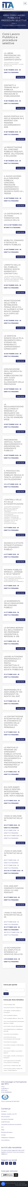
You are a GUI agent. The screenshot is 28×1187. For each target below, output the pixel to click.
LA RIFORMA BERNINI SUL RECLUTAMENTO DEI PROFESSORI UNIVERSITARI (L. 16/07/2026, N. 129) (13, 632)
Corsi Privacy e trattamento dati (12, 1065)
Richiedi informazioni (6, 1132)
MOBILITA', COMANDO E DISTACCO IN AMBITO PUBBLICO (14, 242)
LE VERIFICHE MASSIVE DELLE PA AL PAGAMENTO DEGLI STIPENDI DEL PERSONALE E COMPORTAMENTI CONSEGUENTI (14, 342)
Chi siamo (3, 1111)
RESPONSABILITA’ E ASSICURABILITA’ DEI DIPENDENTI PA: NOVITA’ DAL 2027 (13, 693)
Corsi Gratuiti (7, 1048)
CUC (2, 1127)
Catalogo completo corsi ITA (9, 1114)
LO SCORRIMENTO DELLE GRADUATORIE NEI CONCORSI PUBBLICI (13, 604)
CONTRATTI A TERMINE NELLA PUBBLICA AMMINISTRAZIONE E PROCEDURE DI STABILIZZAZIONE (13, 90)
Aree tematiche (5, 1116)
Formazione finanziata (7, 1119)
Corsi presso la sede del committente (11, 1124)
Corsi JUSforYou (5, 1140)
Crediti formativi (5, 1122)
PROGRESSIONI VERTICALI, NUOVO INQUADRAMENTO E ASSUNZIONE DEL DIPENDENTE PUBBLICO (13, 445)
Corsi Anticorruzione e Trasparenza (13, 1007)
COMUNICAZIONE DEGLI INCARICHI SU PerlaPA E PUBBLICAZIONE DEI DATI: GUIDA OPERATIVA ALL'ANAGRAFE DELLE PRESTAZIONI (14, 376)
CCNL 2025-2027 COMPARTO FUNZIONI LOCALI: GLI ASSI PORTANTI (14, 889)
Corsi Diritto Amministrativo (11, 1034)
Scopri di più (20, 77)
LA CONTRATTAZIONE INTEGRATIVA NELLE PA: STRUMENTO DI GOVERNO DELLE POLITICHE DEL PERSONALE (13, 721)
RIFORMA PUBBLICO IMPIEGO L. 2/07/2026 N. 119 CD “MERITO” (13, 572)
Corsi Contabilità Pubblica (10, 1015)
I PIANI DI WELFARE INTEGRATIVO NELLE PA (13, 818)
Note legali (24, 1184)
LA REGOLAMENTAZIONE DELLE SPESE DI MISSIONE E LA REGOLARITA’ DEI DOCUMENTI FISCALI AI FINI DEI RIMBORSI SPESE (14, 412)
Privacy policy (18, 1184)
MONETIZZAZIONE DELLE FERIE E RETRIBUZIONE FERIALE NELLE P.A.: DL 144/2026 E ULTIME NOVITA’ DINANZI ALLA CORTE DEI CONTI (13, 308)
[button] (3, 1183)
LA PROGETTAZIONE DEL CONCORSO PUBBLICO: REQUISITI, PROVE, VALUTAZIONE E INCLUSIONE (14, 151)
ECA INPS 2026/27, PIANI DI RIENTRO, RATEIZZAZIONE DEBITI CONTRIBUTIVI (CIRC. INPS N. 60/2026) (14, 791)
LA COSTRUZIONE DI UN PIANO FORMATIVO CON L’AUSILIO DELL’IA (13, 217)
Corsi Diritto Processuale (10, 1042)
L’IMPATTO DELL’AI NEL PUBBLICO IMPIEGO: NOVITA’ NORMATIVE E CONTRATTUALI (12, 269)
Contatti (3, 1135)
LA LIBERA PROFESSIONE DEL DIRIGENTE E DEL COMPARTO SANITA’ (13, 56)
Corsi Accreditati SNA (9, 1004)
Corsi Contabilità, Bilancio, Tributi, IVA (13, 1018)
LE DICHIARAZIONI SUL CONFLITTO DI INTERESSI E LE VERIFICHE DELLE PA (13, 951)
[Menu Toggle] (25, 3)
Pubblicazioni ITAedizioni (8, 1137)
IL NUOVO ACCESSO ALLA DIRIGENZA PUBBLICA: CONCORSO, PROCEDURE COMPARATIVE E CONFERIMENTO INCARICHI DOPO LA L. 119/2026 (14, 184)
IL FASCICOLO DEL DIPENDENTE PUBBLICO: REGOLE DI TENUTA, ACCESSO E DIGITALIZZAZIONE (14, 475)
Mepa (2, 1129)
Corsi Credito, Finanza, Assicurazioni (13, 1026)
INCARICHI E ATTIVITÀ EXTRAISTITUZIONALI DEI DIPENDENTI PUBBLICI (13, 546)
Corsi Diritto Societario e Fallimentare (14, 1045)
